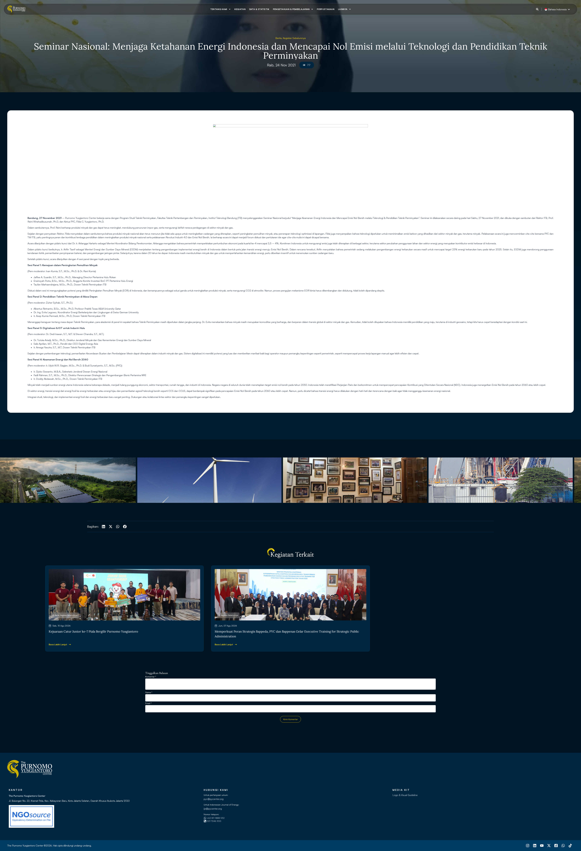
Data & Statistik (259, 9)
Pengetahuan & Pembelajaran (291, 9)
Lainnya (342, 9)
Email (148, 703)
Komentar (150, 677)
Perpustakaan (325, 9)
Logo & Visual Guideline (405, 795)
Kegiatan (239, 9)
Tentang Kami (218, 9)
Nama (148, 692)
